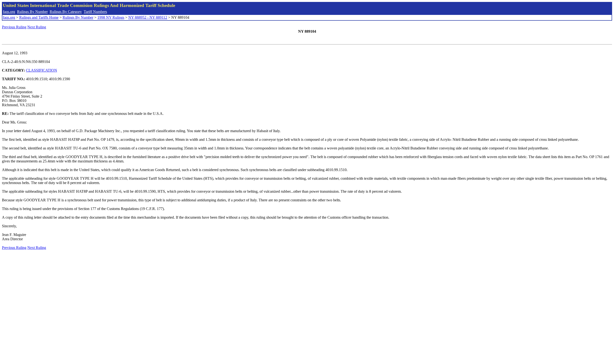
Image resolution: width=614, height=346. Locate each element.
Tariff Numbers (95, 12)
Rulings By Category (66, 12)
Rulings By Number (32, 12)
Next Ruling (36, 27)
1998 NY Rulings (110, 17)
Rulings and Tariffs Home (39, 17)
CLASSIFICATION (41, 70)
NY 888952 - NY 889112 (147, 17)
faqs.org (9, 12)
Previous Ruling (14, 27)
